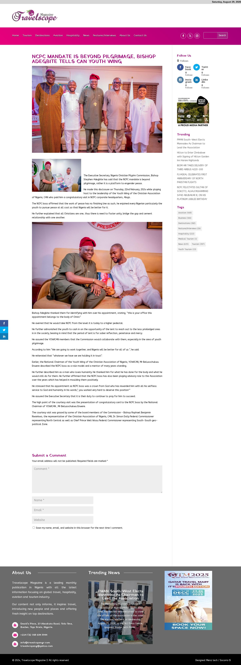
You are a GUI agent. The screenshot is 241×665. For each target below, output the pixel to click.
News (86, 35)
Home (15, 35)
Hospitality (73, 35)
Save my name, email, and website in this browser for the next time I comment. (79, 528)
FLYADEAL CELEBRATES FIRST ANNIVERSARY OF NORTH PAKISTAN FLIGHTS (192, 178)
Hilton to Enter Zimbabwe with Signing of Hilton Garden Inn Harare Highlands (193, 156)
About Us (125, 35)
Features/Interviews (104, 35)
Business (184, 218)
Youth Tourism (187, 249)
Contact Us (140, 35)
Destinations (42, 35)
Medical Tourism (187, 239)
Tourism (27, 35)
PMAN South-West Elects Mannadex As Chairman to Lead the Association (191, 143)
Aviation (58, 35)
